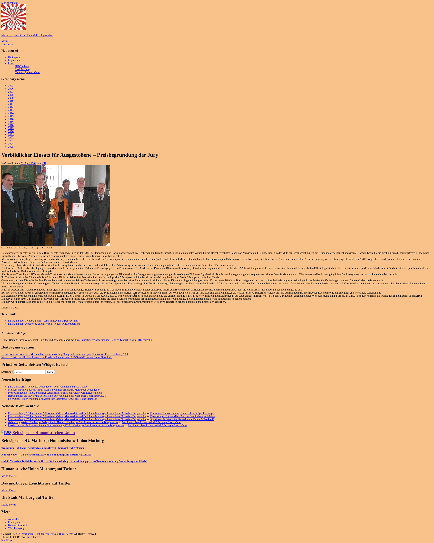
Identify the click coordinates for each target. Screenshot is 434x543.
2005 (11, 85)
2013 (11, 110)
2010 (11, 100)
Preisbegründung (100, 339)
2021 (11, 134)
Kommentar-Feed (17, 525)
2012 (11, 106)
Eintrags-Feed (15, 522)
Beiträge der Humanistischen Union (43, 432)
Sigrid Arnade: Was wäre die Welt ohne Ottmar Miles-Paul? (182, 419)
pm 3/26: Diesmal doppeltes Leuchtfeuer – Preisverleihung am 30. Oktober (48, 386)
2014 (11, 113)
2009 (11, 97)
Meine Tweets (8, 475)
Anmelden (13, 519)
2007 (11, 91)
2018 (11, 125)
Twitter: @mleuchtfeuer (27, 72)
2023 (11, 140)
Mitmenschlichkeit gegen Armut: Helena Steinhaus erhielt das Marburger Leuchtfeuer (54, 389)
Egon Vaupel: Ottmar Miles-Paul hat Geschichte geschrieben (182, 416)
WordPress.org (16, 528)
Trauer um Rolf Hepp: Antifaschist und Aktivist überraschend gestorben (43, 448)
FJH (44, 163)
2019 (11, 128)
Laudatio (85, 339)
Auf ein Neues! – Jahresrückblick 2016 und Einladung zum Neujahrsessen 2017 (47, 454)
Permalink (147, 339)
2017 (11, 122)
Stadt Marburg (22, 69)
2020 (11, 131)
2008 (11, 94)
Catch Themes (33, 537)
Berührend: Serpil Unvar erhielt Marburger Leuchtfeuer (151, 422)
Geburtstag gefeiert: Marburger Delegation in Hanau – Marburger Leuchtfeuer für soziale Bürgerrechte (63, 422)
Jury (77, 339)
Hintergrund (14, 57)
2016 (11, 119)
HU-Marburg (22, 66)
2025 (11, 146)
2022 (11, 137)
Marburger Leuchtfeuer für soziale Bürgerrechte (27, 35)
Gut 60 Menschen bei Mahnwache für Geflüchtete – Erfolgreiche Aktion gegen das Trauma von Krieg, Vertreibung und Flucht (74, 461)
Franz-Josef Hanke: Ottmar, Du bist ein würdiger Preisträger (182, 413)
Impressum (14, 60)
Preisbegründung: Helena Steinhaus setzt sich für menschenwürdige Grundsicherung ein (55, 392)
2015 (11, 116)
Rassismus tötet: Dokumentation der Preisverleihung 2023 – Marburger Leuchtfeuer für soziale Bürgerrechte (66, 425)
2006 (11, 88)
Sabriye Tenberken (121, 339)
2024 (11, 143)
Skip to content (9, 2)
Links (11, 63)
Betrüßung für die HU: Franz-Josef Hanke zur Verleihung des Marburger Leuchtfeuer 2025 (57, 395)
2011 (10, 103)
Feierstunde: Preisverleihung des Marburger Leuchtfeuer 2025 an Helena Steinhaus (52, 398)
